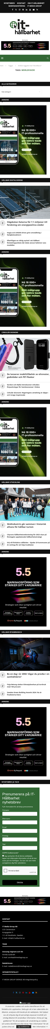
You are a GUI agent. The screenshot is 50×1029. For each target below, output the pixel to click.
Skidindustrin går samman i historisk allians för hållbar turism (26, 525)
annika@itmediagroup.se (18, 957)
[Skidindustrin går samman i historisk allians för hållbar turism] (25, 504)
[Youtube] (30, 9)
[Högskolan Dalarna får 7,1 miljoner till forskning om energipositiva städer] (25, 202)
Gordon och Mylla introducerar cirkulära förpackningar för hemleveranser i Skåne (23, 386)
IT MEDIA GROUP (34, 6)
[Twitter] (16, 9)
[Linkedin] (26, 9)
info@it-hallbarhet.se (16, 938)
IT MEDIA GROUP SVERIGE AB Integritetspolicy (20, 979)
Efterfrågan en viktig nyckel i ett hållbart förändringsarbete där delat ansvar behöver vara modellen (26, 242)
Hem (1, 66)
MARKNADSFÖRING (16, 6)
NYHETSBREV (9, 3)
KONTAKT (21, 3)
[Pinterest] (23, 9)
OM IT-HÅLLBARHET (36, 3)
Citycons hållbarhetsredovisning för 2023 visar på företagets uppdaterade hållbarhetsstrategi (27, 535)
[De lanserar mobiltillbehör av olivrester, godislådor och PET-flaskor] (25, 354)
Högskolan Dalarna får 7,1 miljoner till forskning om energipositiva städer (27, 223)
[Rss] (37, 9)
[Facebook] (12, 9)
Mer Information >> (40, 1027)
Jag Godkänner (23, 1027)
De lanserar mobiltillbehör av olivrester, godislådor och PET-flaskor (28, 375)
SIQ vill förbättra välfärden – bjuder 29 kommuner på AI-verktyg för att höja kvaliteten (28, 543)
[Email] (34, 9)
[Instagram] (19, 9)
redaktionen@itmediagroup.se (20, 966)
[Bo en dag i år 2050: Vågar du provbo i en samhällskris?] (25, 654)
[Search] (48, 58)
